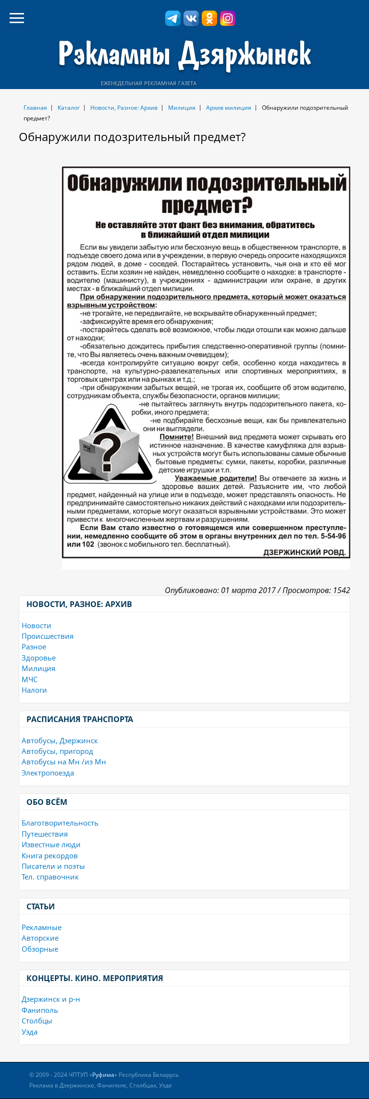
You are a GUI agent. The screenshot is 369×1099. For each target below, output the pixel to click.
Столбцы (37, 1020)
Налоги (34, 690)
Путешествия (45, 834)
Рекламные (42, 927)
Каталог (69, 107)
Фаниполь (40, 1010)
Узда (29, 1031)
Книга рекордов (50, 855)
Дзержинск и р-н (51, 999)
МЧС (29, 679)
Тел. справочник (50, 876)
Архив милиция (228, 107)
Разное (34, 646)
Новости (36, 625)
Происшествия (48, 636)
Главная (35, 107)
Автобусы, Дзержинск (60, 740)
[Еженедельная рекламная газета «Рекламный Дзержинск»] (184, 57)
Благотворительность (60, 822)
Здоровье (39, 657)
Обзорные (40, 949)
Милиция (182, 107)
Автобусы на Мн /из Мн (64, 761)
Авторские (40, 938)
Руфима (103, 1075)
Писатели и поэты (53, 866)
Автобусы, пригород (57, 751)
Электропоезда (48, 772)
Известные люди (51, 844)
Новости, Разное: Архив (124, 107)
